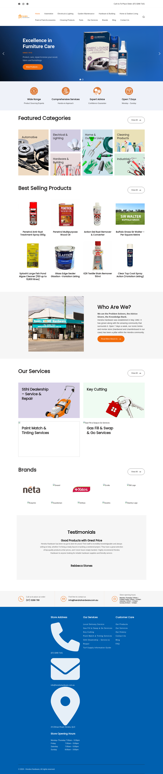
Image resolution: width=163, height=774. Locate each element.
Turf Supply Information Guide (97, 648)
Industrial (123, 159)
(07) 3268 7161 (139, 4)
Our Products (122, 624)
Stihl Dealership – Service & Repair (35, 394)
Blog (114, 20)
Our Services (93, 20)
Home (37, 14)
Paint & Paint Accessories (45, 20)
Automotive (48, 14)
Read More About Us (109, 339)
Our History (121, 632)
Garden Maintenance (86, 14)
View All (134, 120)
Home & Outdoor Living (129, 14)
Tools (81, 20)
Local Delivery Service (93, 624)
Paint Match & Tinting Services (35, 430)
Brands (105, 20)
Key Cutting (97, 389)
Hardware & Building (107, 14)
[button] (3, 53)
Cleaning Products (67, 20)
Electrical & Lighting (65, 14)
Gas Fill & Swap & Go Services (100, 430)
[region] (81, 53)
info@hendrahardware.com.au (83, 600)
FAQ (118, 644)
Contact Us (124, 20)
